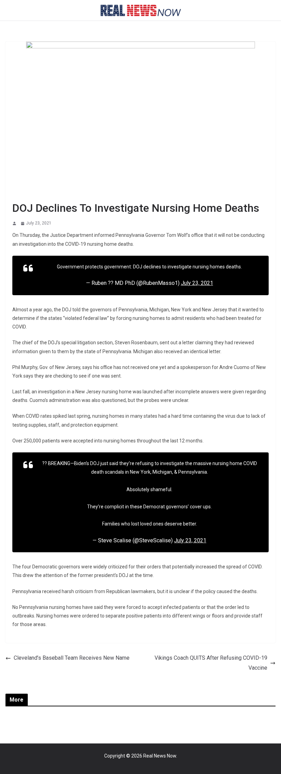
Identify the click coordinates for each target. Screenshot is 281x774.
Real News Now (159, 756)
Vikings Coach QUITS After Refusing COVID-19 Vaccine (211, 663)
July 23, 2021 (197, 283)
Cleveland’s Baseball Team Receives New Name (72, 658)
